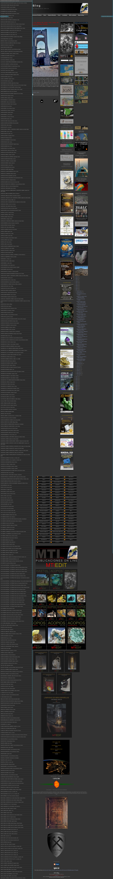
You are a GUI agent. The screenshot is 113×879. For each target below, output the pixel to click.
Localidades (64, 15)
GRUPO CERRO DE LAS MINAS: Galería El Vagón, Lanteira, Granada (11, 823)
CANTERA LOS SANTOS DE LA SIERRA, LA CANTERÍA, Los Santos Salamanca (13, 254)
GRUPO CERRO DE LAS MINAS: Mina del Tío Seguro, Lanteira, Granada (12, 825)
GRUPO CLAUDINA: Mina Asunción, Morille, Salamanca (9, 831)
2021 (77, 284)
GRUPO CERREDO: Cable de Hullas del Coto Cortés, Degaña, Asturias (11, 814)
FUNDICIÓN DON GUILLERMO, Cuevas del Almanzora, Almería (10, 749)
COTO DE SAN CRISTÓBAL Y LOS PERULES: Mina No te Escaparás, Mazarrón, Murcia (14, 583)
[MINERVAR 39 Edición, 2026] (66, 469)
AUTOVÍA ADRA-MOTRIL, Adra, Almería (7, 38)
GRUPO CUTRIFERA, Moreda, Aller (6, 842)
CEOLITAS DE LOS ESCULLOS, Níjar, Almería (8, 407)
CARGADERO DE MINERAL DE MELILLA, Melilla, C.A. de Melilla (10, 358)
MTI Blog (33, 5)
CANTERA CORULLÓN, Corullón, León (6, 133)
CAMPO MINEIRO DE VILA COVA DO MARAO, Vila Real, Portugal (11, 87)
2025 (77, 278)
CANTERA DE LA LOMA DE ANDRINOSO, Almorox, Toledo (9, 171)
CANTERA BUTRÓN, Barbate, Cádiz (6, 118)
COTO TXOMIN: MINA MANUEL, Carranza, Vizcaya (8, 623)
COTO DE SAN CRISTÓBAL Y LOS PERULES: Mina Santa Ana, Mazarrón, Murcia (13, 593)
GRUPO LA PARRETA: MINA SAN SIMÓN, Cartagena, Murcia (10, 865)
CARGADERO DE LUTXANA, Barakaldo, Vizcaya (8, 356)
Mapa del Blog (81, 15)
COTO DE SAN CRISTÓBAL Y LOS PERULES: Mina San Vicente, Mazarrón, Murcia (13, 591)
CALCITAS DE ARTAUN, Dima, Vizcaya (6, 57)
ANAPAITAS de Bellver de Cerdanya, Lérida (7, 15)
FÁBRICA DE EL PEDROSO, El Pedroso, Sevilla (8, 709)
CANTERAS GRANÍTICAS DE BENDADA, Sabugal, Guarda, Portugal (11, 333)
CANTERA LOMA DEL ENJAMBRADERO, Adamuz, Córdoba (10, 246)
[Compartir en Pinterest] (32, 94)
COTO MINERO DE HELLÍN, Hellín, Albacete (7, 523)
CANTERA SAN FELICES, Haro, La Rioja (7, 286)
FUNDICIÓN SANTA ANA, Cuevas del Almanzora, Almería (9, 774)
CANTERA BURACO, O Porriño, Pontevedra (7, 116)
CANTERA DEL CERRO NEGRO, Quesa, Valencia (8, 188)
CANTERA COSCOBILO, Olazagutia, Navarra (7, 135)
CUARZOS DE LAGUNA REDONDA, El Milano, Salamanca (9, 646)
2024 (77, 279)
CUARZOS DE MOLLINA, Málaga (6, 648)
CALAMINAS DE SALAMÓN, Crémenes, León (8, 55)
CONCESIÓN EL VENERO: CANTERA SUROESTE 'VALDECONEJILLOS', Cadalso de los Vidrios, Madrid (15, 455)
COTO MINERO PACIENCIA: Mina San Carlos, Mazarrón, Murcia (10, 546)
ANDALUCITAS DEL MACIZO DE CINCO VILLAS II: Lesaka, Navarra (11, 26)
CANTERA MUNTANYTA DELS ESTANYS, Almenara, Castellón (10, 267)
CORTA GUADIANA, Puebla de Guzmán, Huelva (8, 493)
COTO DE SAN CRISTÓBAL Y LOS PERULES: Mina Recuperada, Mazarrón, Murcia (13, 585)
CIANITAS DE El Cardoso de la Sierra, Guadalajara (8, 417)
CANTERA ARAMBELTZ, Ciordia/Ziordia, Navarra (8, 99)
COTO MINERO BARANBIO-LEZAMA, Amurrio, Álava (9, 514)
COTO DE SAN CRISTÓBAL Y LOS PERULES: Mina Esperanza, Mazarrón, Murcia (13, 575)
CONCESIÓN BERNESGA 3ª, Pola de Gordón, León (9, 434)
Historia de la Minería (32, 92)
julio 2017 (78, 366)
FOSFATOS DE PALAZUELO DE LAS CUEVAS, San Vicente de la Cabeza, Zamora (13, 736)
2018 (77, 288)
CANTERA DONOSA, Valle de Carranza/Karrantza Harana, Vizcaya (11, 210)
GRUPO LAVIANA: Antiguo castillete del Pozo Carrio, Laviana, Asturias (11, 867)
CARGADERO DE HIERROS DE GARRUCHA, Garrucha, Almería (10, 346)
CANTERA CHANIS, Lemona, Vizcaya (6, 131)
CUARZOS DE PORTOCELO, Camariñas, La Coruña (9, 650)
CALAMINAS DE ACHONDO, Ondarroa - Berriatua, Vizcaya (9, 53)
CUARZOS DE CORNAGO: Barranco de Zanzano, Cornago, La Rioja (11, 633)
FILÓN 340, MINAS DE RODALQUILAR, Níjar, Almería (9, 722)
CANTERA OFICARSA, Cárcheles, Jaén (7, 277)
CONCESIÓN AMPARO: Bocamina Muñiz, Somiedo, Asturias (10, 430)
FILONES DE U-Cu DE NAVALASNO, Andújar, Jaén (8, 728)
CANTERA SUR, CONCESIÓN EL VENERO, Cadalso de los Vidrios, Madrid (12, 298)
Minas (38, 92)
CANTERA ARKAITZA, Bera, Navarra (6, 106)
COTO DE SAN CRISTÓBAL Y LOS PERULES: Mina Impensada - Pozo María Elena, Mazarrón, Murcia (15, 578)
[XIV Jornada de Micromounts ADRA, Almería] (66, 234)
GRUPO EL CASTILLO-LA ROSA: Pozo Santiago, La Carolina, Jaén (11, 846)
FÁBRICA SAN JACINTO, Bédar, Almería (7, 713)
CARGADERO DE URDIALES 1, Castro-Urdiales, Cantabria (9, 375)
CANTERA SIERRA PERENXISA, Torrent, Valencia (8, 294)
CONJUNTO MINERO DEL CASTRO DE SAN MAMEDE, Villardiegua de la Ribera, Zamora (14, 483)
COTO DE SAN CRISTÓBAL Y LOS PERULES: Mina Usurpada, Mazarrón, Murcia (13, 604)
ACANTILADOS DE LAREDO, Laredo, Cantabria (8, 7)
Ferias (59, 15)
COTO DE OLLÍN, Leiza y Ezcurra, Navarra (7, 508)
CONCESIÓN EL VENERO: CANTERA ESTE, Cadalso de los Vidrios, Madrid (12, 448)
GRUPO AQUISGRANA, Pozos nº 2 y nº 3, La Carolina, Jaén (10, 793)
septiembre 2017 (79, 363)
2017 (77, 289)
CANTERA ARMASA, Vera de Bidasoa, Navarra (8, 108)
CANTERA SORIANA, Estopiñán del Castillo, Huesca (9, 296)
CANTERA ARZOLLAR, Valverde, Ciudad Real (8, 110)
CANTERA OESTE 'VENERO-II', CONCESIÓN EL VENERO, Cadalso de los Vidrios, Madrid (14, 275)
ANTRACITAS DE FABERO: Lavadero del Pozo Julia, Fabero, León (11, 30)
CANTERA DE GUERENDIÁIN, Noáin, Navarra (8, 167)
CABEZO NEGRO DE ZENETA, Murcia (6, 47)
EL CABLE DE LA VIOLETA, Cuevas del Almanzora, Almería (10, 694)
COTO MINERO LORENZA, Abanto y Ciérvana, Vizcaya (9, 535)
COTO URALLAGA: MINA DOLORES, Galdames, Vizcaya (9, 625)
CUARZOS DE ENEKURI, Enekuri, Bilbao (7, 635)
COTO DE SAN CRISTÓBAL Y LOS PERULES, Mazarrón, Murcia (10, 565)
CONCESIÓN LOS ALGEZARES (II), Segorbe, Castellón (9, 468)
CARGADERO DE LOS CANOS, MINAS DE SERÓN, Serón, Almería (11, 354)
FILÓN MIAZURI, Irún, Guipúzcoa (6, 724)
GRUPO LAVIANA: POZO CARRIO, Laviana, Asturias (9, 875)
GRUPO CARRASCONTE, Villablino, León (7, 810)
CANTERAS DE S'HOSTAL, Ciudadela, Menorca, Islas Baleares (10, 331)
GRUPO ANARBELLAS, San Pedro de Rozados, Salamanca (10, 795)
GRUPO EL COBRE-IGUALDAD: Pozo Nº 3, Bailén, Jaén (9, 852)
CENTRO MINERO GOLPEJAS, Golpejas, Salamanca (9, 405)
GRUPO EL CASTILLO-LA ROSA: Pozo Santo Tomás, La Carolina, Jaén (12, 848)
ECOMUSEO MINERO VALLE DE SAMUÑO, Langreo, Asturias (10, 690)
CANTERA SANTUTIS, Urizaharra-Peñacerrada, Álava (9, 292)
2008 (77, 388)
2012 (77, 382)
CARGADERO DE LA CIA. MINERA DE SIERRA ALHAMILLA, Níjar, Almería (12, 348)
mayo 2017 (78, 369)
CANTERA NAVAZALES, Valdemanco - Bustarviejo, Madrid (9, 271)
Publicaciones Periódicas (36, 15)
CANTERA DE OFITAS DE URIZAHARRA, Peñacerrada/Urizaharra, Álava (12, 177)
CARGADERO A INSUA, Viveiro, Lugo (6, 335)
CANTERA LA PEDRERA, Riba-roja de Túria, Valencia (9, 229)
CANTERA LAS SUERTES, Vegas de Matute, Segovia (9, 237)
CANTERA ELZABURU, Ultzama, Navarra (7, 216)
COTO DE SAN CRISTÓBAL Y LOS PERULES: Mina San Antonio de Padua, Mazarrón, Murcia (15, 587)
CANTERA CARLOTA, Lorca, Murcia (6, 127)
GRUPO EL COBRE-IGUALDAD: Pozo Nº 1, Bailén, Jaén (9, 850)
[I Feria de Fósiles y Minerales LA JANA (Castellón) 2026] (66, 299)
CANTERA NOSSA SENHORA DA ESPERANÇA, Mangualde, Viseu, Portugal (12, 273)
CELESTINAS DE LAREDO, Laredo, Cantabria (8, 396)
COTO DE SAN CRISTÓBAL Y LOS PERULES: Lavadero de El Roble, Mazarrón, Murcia (14, 567)
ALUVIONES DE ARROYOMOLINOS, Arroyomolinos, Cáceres (10, 13)
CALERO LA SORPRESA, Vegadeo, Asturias (7, 78)
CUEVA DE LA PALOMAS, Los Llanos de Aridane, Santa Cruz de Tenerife (12, 667)
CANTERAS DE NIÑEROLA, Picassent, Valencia (8, 327)
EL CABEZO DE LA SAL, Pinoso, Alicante (7, 692)
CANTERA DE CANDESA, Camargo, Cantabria (8, 154)
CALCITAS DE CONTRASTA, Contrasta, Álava (8, 59)
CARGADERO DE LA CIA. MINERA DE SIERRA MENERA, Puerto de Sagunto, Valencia (14, 350)
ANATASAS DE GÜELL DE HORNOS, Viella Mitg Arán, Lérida (10, 19)
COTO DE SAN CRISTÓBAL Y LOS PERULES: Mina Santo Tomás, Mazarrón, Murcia (13, 595)
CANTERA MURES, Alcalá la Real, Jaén (7, 269)
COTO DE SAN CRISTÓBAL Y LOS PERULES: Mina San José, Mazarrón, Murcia (13, 589)
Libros (44, 15)
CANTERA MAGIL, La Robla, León (6, 258)
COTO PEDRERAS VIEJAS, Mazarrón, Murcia (8, 608)
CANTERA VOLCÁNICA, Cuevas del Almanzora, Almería (9, 314)
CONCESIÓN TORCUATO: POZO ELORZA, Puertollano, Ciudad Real (11, 474)
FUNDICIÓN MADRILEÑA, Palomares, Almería (8, 764)
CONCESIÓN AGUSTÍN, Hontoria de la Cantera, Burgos (9, 428)
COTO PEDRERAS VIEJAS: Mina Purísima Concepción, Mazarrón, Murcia (12, 614)
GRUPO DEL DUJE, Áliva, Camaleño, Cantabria (8, 844)
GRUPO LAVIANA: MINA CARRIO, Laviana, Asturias (8, 869)
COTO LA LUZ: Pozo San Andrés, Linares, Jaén (8, 510)
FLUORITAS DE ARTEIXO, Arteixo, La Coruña (8, 732)
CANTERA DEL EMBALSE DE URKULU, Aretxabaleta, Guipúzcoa (10, 195)
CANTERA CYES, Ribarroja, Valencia (6, 137)
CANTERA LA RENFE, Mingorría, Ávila (6, 231)
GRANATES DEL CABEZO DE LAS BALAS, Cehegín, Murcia (10, 787)
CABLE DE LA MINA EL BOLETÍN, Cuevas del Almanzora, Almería (11, 49)
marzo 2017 (79, 372)
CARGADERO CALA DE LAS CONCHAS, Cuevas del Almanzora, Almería (12, 337)
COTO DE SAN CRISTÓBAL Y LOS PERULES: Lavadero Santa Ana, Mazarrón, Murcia (14, 571)
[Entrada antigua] (56, 102)
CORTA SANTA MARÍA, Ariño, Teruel (6, 504)
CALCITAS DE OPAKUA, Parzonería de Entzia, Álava (9, 68)
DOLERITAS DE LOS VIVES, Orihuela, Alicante (8, 688)
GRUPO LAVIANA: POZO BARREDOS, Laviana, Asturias (9, 873)
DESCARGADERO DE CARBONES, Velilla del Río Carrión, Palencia (11, 675)
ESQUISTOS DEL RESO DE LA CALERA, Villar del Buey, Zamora (10, 703)
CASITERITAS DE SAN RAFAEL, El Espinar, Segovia (9, 392)
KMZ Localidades (72, 15)
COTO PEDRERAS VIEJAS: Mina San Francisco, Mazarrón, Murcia (11, 616)
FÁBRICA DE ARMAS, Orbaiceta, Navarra (7, 707)
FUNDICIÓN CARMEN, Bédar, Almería (6, 743)
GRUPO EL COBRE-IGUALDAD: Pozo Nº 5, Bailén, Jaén (9, 854)
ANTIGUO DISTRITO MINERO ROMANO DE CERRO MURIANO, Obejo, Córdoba (13, 28)
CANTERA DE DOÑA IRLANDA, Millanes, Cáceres (8, 158)
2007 (77, 389)
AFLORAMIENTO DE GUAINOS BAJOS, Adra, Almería (9, 9)
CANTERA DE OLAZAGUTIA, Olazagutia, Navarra (8, 179)
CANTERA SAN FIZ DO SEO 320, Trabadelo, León (8, 288)
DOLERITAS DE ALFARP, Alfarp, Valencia (7, 684)
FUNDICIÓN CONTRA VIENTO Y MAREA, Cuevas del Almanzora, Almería (12, 745)
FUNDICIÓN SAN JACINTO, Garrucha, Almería (8, 770)
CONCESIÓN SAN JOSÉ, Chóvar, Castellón (7, 472)
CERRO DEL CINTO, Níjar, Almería (6, 413)
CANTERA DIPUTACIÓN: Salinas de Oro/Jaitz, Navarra (9, 208)
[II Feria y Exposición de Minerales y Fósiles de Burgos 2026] (66, 367)
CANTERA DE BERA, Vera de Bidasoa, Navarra (8, 148)
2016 (77, 376)
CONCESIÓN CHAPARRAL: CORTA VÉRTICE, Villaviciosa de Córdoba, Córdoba (13, 436)
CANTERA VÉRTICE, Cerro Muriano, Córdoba (7, 310)
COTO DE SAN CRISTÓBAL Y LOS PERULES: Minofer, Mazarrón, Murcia (12, 606)
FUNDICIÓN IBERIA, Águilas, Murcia (6, 753)
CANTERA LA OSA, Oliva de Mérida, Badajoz (7, 227)
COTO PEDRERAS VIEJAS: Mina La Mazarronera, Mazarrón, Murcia (11, 612)
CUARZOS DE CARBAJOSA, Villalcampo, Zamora (8, 631)
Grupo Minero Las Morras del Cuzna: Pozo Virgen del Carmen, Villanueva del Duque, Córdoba (41, 23)
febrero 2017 (79, 373)
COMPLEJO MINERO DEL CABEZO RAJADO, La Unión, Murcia (10, 426)
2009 (77, 386)
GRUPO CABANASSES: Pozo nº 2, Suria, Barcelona (9, 804)
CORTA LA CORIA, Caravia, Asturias (6, 495)
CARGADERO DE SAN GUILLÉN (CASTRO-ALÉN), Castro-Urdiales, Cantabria (12, 371)
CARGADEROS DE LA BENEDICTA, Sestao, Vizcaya (9, 386)
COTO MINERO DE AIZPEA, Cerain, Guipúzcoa (8, 516)
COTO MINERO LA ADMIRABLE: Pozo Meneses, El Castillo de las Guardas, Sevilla (13, 531)
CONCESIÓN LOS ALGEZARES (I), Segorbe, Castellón (9, 466)
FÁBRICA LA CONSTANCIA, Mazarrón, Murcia (7, 711)
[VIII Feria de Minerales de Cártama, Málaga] (66, 323)
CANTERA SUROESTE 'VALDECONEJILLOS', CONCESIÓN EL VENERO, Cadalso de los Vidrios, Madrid (15, 301)
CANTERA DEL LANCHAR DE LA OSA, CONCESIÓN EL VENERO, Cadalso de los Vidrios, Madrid (15, 197)
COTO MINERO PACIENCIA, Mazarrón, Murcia (8, 544)
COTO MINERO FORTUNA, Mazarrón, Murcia (7, 529)
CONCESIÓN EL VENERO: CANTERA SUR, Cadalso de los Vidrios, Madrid (12, 452)
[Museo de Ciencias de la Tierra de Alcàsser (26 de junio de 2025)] (81, 243)
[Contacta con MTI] (66, 57)
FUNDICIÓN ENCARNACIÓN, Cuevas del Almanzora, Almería (10, 751)
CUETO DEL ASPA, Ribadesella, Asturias (7, 665)
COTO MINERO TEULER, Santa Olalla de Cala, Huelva (9, 550)
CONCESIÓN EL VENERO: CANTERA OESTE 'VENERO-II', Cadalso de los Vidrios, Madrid (14, 450)
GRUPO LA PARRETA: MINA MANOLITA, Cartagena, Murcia (10, 863)
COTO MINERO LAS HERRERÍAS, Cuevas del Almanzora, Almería (11, 533)
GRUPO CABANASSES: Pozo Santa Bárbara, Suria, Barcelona (10, 806)
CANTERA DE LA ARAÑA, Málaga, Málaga (7, 169)
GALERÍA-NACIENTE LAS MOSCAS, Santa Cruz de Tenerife (10, 785)
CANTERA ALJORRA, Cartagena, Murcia (7, 97)
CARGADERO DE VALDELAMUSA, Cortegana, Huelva (9, 373)
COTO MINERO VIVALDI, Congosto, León (7, 554)
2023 (77, 281)
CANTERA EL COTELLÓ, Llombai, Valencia (7, 212)
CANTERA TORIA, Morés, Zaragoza (6, 306)
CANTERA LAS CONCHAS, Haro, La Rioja (7, 233)
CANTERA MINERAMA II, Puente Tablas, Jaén (8, 265)
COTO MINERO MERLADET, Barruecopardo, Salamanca (9, 537)
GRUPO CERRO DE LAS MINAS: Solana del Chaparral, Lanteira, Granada (12, 827)
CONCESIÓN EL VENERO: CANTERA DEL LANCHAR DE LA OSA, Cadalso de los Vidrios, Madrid (15, 446)
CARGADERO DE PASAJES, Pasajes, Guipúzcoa (8, 365)
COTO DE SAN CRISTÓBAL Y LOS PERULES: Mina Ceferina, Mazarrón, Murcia (13, 573)
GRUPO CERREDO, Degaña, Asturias (6, 812)
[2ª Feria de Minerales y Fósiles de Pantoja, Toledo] (66, 212)
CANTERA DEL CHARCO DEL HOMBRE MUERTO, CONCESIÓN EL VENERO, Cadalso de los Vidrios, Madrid (15, 191)
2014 (77, 379)
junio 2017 (78, 367)
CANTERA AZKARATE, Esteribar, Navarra (7, 112)
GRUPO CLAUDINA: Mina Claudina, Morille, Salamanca (9, 833)
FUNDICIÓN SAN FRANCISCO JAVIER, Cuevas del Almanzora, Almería (11, 768)
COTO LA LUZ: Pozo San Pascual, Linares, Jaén (8, 512)
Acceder (42, 42)
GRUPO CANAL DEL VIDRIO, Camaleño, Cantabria (8, 808)
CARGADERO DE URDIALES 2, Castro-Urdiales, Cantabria (9, 377)
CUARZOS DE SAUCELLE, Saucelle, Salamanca (8, 654)
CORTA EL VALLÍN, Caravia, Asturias (6, 487)
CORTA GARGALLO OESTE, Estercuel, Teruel (8, 491)
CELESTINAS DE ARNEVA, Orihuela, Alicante (7, 394)
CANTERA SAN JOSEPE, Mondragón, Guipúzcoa (8, 290)
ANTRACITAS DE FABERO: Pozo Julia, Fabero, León (9, 32)
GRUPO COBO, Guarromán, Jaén (6, 835)
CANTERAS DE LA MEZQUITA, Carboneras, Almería (8, 325)
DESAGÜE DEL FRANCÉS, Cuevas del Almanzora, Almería (10, 673)
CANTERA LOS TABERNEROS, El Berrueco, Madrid (8, 256)
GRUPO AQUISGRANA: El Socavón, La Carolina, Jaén (9, 791)
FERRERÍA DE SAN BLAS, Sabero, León (7, 715)
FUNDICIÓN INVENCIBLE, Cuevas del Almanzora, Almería (9, 755)
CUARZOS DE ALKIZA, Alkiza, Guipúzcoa (7, 629)
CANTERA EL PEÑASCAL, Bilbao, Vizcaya (7, 214)
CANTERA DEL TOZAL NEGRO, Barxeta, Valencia (8, 206)
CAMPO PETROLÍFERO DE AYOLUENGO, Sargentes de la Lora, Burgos (12, 93)
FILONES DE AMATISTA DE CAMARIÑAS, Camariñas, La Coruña (10, 726)
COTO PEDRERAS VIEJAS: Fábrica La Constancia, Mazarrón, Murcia (11, 610)
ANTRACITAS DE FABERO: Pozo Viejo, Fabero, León (9, 34)
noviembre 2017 (79, 292)
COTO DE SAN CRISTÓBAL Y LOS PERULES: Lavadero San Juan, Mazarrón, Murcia (14, 569)
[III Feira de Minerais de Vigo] (66, 345)
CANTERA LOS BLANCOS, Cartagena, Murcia (8, 250)
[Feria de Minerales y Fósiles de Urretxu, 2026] (66, 434)
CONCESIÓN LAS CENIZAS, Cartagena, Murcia (8, 464)
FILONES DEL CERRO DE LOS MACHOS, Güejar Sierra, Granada (11, 730)
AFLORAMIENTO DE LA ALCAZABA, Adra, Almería (8, 11)
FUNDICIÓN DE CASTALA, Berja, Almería (7, 747)
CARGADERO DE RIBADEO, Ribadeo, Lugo (7, 369)
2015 (77, 378)
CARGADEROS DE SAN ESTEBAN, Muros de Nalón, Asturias (10, 390)
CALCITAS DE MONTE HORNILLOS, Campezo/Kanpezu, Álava (10, 66)
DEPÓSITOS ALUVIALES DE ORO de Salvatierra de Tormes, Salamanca (12, 671)
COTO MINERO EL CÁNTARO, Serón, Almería (8, 527)
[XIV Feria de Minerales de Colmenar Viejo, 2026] (66, 257)
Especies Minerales (52, 15)
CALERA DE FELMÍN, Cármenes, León (6, 76)
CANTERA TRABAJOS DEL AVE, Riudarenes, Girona (9, 308)
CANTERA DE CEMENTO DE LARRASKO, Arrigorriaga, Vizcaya (10, 156)
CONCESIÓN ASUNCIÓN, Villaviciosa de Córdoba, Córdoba (10, 432)
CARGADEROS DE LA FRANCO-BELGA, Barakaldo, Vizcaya (10, 388)
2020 (77, 285)
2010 (77, 385)
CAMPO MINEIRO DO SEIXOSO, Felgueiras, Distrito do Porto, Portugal (11, 89)
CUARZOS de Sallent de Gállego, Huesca (7, 652)
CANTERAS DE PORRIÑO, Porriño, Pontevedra (8, 329)
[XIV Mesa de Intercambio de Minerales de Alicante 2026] (66, 412)
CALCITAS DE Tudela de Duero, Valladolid (7, 70)
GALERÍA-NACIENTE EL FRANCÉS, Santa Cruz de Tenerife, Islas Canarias (12, 783)
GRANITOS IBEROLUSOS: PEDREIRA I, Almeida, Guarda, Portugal (11, 789)
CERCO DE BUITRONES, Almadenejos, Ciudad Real (9, 409)
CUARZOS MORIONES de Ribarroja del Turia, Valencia (9, 663)
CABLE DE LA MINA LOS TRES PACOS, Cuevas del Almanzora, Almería (11, 51)
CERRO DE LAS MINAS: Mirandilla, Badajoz (7, 411)
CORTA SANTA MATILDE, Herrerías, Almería (7, 506)
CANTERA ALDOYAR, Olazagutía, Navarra (7, 95)
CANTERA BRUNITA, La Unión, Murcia (6, 114)
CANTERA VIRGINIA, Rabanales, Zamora (7, 312)
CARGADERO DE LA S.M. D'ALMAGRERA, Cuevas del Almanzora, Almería (12, 352)
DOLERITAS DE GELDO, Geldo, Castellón (7, 686)
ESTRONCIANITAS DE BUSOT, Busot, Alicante (8, 705)
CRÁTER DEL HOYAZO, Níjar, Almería (6, 627)
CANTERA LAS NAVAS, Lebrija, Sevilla (6, 235)
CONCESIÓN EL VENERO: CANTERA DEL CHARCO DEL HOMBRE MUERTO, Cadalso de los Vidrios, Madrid (15, 444)
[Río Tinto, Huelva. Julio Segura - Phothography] (81, 190)
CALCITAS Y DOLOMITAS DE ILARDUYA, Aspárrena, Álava (10, 74)
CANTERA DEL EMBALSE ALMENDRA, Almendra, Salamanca (10, 193)
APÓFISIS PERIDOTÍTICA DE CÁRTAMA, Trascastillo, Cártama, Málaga (11, 36)
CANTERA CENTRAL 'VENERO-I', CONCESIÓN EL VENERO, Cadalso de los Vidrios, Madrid (15, 129)
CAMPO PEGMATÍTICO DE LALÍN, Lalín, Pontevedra (9, 91)
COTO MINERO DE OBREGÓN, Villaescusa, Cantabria (9, 525)
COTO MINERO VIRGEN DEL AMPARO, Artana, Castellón (9, 552)
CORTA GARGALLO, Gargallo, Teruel (6, 489)
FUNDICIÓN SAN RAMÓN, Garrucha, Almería (7, 772)
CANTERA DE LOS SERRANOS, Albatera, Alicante (8, 173)
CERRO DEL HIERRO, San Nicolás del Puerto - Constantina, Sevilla (11, 415)
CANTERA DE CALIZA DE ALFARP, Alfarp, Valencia (8, 152)
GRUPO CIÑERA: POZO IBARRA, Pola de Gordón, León (9, 829)
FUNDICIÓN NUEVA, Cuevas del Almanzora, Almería (8, 766)
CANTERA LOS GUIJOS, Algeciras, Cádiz (7, 252)
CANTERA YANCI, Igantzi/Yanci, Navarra (7, 316)
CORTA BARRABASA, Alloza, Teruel (6, 485)
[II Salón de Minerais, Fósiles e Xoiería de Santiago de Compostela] (66, 279)
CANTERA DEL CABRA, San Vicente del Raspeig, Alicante (9, 186)
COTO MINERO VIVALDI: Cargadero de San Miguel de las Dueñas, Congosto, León (13, 556)
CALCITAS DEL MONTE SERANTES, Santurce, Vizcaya (9, 72)
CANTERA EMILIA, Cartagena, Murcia (6, 218)
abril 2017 (78, 370)
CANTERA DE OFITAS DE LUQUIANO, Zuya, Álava (8, 175)
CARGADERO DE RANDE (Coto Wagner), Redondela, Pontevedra (11, 367)
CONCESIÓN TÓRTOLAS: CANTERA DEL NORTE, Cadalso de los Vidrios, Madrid (13, 476)
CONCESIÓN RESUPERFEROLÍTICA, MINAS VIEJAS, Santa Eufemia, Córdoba (13, 470)
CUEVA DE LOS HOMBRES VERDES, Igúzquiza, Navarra (9, 669)
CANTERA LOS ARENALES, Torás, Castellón (7, 248)
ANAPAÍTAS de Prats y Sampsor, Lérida (7, 17)
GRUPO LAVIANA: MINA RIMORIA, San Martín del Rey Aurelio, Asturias (11, 871)
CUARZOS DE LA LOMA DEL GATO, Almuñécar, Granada (9, 644)
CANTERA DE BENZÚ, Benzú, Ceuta (6, 146)
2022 (77, 282)
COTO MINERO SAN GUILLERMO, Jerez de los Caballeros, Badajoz (11, 548)
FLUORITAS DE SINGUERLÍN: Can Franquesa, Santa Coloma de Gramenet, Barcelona (14, 734)
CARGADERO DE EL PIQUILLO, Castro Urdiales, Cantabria (10, 344)
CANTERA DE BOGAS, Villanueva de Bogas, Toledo (9, 150)
